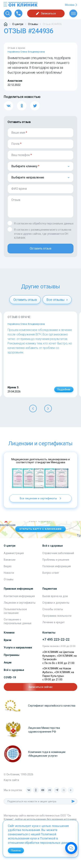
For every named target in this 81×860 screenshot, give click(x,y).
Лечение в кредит (53, 622)
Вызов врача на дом (55, 596)
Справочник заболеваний (58, 553)
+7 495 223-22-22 (56, 639)
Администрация (14, 553)
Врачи (7, 640)
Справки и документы (55, 602)
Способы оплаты (52, 609)
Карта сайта (11, 780)
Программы (11, 655)
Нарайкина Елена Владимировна (26, 51)
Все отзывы (56, 300)
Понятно (16, 850)
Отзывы (8, 579)
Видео (7, 566)
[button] (33, 408)
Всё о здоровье (14, 669)
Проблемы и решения (55, 559)
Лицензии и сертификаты (19, 602)
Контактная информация (19, 596)
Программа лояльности (56, 615)
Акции (7, 662)
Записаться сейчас (40, 687)
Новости (9, 572)
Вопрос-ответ (50, 572)
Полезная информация (56, 566)
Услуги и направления (18, 647)
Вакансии (9, 559)
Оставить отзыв (40, 248)
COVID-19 (10, 677)
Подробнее (63, 389)
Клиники (9, 632)
